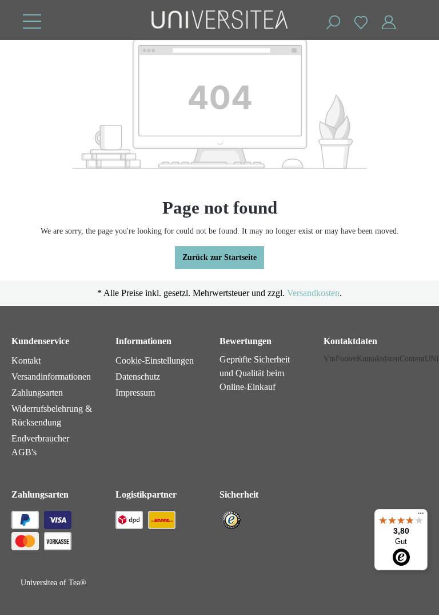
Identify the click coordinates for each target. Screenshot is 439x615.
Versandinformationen (51, 376)
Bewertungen (246, 341)
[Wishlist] (360, 22)
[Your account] (388, 22)
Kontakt (26, 360)
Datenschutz (137, 376)
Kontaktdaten (350, 341)
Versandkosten (313, 293)
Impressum (135, 392)
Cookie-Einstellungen (154, 360)
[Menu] (32, 21)
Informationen (143, 341)
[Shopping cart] (409, 16)
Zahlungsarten (37, 392)
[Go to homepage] (219, 21)
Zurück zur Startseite (219, 257)
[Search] (332, 22)
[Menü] (421, 516)
